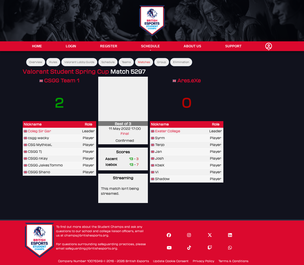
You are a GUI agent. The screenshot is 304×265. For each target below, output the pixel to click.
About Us (192, 46)
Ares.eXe (189, 81)
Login (71, 46)
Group (161, 62)
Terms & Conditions (233, 261)
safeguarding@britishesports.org (91, 248)
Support (233, 46)
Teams (126, 62)
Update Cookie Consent (171, 261)
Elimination (181, 62)
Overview (35, 62)
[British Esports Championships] (152, 21)
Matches (144, 62)
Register (108, 46)
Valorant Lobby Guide (79, 62)
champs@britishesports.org (86, 235)
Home (37, 46)
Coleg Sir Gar (39, 131)
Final (125, 134)
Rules (53, 62)
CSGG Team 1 (61, 81)
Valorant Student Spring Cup (66, 71)
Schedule (150, 46)
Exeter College (167, 131)
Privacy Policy (203, 261)
